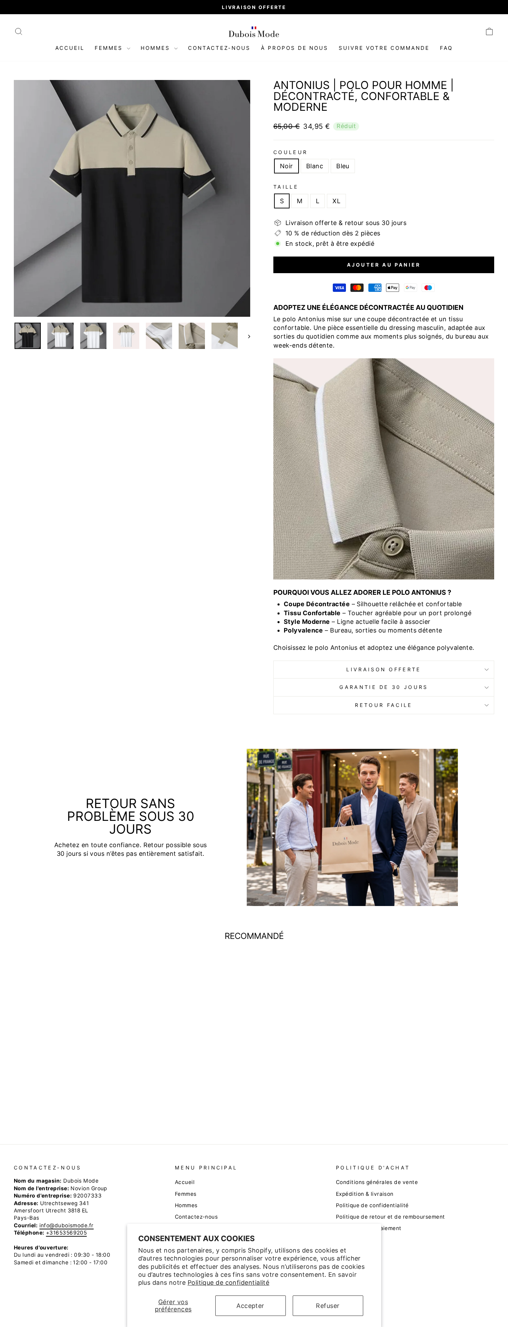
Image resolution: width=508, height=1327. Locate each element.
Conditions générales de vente (377, 1182)
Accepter (250, 1305)
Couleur (290, 152)
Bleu (342, 166)
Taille (286, 187)
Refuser (327, 1305)
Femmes (110, 48)
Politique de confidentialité (229, 1282)
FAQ (446, 48)
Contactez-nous (219, 48)
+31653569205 (66, 1232)
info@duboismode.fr (66, 1225)
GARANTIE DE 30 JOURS (383, 687)
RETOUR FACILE (383, 705)
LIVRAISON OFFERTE (383, 669)
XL (336, 201)
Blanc (314, 166)
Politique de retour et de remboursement (390, 1216)
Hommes (156, 48)
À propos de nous (294, 48)
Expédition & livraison (365, 1194)
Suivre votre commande (384, 48)
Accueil (69, 48)
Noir (286, 166)
